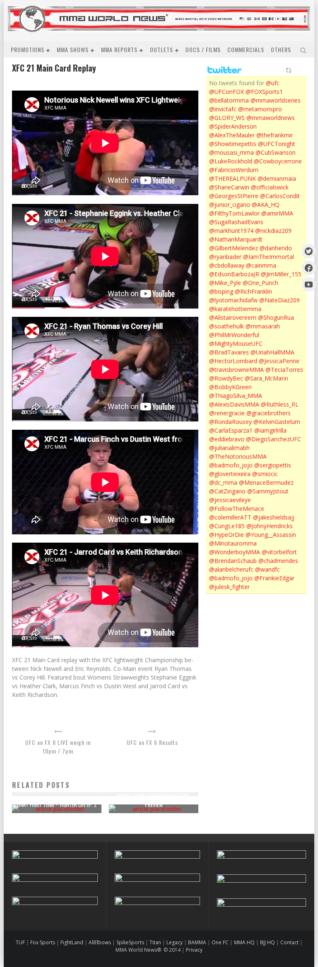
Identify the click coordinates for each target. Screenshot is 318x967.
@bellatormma (229, 100)
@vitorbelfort (279, 552)
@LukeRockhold (230, 161)
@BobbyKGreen (230, 387)
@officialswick (270, 187)
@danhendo (276, 248)
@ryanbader (225, 257)
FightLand (71, 942)
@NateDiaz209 (279, 300)
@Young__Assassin (271, 535)
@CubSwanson (275, 152)
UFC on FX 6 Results (152, 742)
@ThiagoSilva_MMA (235, 396)
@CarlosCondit (280, 196)
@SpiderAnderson (233, 126)
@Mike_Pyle (225, 283)
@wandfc (267, 569)
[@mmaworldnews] (308, 251)
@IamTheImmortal (268, 257)
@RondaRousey (230, 422)
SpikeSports (130, 942)
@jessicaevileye (230, 500)
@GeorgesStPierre (233, 196)
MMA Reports (119, 49)
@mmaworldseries (276, 100)
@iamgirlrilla (270, 430)
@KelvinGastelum (276, 422)
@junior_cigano (229, 204)
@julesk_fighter (229, 587)
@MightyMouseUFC (236, 343)
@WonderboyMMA (234, 552)
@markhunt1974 (231, 231)
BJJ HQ (267, 942)
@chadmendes (278, 561)
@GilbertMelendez (233, 248)
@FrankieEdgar (274, 578)
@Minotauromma (233, 543)
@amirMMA (277, 213)
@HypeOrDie (226, 535)
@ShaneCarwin (229, 187)
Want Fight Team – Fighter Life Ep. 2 (57, 804)
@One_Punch (260, 283)
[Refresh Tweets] (288, 70)
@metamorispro (260, 109)
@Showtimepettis (232, 144)
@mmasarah (263, 326)
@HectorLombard (233, 361)
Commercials (245, 49)
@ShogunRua (276, 317)
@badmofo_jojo (231, 465)
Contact (290, 942)
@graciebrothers (268, 413)
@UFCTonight (276, 144)
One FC (220, 942)
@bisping (221, 291)
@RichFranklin (253, 291)
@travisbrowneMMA (236, 369)
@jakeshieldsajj (273, 517)
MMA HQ (244, 942)
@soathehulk (226, 326)
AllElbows (100, 942)
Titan (155, 942)
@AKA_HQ (265, 204)
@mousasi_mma (231, 152)
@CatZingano (227, 491)
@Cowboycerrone (278, 161)
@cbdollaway (226, 265)
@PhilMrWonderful (234, 335)
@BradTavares (229, 352)
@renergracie (227, 413)
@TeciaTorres (284, 369)
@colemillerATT (230, 517)
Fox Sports (42, 942)
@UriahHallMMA (272, 352)
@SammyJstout (268, 491)
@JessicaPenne (279, 361)
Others (281, 49)
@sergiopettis (272, 465)
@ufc (272, 83)
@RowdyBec (226, 378)
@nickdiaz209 (273, 231)
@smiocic (265, 474)
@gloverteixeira (230, 474)
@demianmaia (277, 178)
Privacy (194, 949)
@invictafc (222, 109)
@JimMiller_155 (281, 274)
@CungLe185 (227, 526)
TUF (20, 942)
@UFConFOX (226, 92)
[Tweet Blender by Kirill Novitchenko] (298, 70)
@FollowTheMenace (236, 508)
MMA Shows (73, 49)
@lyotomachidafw (233, 300)
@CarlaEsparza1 (231, 430)
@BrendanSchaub (233, 561)
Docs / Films (203, 49)
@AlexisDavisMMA (234, 404)
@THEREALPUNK (232, 178)
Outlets (161, 49)
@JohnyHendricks (269, 526)
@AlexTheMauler (232, 135)
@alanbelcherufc (231, 569)
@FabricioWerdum (233, 170)
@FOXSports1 (264, 92)
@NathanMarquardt (236, 239)
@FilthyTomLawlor (234, 213)
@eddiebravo (226, 439)
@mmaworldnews (270, 118)
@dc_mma (223, 482)
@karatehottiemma (235, 309)
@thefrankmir (274, 135)
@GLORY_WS (227, 118)
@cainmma (261, 265)
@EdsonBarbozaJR (234, 274)
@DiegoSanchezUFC (273, 439)
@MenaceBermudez (266, 482)
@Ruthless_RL (280, 404)
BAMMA (197, 942)
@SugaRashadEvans (236, 222)
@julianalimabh (229, 448)
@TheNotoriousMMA (238, 456)
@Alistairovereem (232, 317)
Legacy (174, 942)
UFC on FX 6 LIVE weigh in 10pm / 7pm (58, 746)
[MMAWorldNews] (308, 268)
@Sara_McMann (266, 378)
